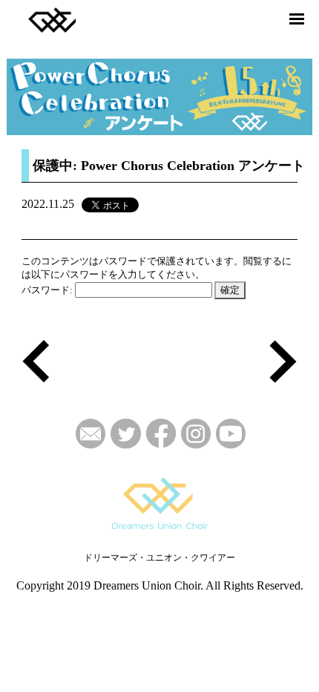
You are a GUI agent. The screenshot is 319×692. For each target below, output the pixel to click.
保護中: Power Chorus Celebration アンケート (169, 165)
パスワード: (48, 290)
